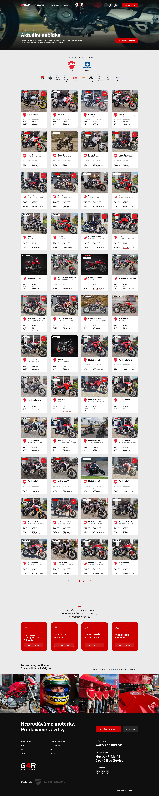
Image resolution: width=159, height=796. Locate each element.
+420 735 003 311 (109, 745)
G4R (22, 30)
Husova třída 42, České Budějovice (110, 758)
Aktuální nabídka (30, 30)
